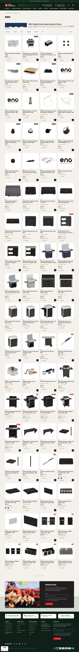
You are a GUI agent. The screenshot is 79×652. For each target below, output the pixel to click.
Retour (18, 628)
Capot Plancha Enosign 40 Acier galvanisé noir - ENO (30, 202)
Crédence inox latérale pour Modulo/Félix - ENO (11, 532)
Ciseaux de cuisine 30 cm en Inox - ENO (65, 352)
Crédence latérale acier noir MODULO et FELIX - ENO (29, 532)
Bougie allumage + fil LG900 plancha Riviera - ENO (29, 111)
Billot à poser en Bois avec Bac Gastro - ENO (30, 81)
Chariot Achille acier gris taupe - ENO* (48, 232)
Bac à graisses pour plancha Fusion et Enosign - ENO (12, 81)
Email (46, 593)
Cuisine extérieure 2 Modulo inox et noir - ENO (65, 532)
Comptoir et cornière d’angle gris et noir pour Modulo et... (12, 472)
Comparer (9, 60)
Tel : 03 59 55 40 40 (45, 628)
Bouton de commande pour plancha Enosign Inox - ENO (47, 141)
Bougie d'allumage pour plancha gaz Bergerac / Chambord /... (48, 111)
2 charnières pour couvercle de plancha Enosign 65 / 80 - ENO (30, 54)
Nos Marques (31, 630)
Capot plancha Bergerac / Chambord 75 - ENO (11, 202)
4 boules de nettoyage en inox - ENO (66, 54)
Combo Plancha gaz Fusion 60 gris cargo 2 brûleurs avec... (30, 412)
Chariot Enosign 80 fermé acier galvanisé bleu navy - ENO (65, 262)
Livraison (19, 626)
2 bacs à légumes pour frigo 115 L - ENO (13, 54)
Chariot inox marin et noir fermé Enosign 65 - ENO (30, 352)
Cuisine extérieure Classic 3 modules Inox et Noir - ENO (47, 562)
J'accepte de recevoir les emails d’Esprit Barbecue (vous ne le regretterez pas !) (57, 599)
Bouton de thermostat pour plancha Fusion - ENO (11, 171)
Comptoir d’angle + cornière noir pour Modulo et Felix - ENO (66, 442)
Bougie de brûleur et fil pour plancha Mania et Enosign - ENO (66, 111)
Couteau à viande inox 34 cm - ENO (47, 472)
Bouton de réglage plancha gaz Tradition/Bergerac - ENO (65, 141)
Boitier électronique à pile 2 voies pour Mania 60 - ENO (11, 111)
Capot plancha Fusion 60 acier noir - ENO (47, 202)
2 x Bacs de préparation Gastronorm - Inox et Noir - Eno (48, 54)
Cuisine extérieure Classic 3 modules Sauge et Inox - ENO (65, 562)
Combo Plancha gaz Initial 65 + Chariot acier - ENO (12, 442)
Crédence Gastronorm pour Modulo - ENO (64, 502)
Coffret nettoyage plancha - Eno (48, 381)
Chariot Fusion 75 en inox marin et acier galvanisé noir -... (13, 352)
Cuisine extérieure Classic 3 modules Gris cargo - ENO (29, 562)
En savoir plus (8, 27)
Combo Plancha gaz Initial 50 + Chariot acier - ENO (65, 412)
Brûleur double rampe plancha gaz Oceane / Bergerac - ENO (47, 171)
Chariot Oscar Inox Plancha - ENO (47, 352)
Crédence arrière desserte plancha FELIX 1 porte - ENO (47, 502)
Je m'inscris (49, 603)
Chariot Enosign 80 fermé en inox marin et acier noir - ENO (12, 292)
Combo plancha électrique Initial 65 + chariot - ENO (13, 412)
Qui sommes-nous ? (33, 623)
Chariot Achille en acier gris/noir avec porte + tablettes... (13, 262)
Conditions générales (21, 630)
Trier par (70, 31)
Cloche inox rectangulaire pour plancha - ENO (12, 382)
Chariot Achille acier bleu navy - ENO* (30, 232)
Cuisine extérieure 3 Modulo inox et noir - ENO (12, 562)
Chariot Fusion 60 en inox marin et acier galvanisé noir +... (30, 322)
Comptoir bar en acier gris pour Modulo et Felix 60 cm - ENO (48, 442)
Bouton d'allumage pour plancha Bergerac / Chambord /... (13, 141)
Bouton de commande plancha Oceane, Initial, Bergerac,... (30, 141)
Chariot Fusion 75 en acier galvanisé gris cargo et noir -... (65, 322)
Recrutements (32, 628)
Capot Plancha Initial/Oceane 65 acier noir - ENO (13, 232)
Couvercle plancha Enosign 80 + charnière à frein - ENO (13, 502)
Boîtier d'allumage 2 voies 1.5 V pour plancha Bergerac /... (47, 81)
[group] (8, 32)
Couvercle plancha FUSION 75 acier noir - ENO (30, 502)
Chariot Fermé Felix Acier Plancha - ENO (46, 292)
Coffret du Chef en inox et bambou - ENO (29, 382)
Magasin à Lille (32, 626)
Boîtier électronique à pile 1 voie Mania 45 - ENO (66, 81)
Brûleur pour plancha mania (65, 171)
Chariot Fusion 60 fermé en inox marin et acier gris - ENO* (48, 322)
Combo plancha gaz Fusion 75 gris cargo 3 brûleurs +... (47, 412)
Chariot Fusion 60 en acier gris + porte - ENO (13, 322)
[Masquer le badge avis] (7, 647)
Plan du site (17, 648)
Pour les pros (31, 632)
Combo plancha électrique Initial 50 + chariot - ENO (66, 382)
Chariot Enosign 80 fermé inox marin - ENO (30, 292)
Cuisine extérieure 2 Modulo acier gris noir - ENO (47, 532)
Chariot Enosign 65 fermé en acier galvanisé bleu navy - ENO (48, 262)
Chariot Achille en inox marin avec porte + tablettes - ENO (30, 262)
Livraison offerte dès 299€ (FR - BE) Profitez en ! (39, 1)
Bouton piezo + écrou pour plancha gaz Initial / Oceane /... (30, 171)
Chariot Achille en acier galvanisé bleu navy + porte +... (65, 232)
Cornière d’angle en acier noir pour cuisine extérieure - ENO (30, 472)
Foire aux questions (21, 623)
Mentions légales (24, 648)
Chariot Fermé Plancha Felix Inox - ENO (65, 292)
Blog (30, 634)
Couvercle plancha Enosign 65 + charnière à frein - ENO (66, 472)
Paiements (19, 632)
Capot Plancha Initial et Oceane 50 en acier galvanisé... (66, 202)
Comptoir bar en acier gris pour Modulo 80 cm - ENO (30, 442)
